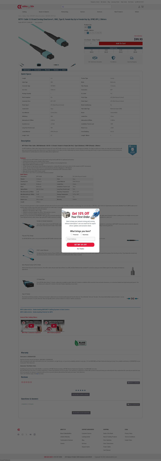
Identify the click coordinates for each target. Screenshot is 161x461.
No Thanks (80, 249)
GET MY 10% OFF (80, 245)
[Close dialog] (97, 210)
